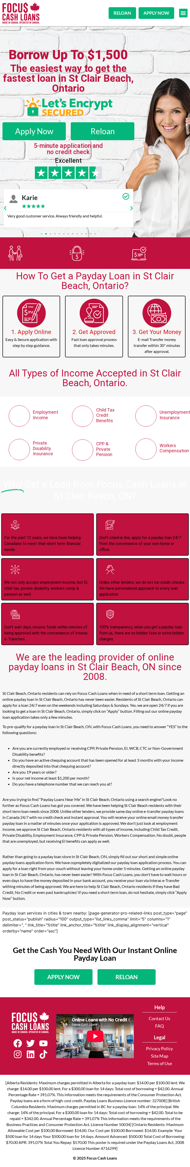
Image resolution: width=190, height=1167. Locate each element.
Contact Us (159, 1018)
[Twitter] (30, 1043)
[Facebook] (17, 1043)
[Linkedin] (30, 1054)
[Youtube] (43, 1043)
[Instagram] (17, 1054)
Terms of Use (159, 1063)
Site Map (159, 1056)
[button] (183, 13)
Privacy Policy (159, 1048)
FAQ (159, 1026)
